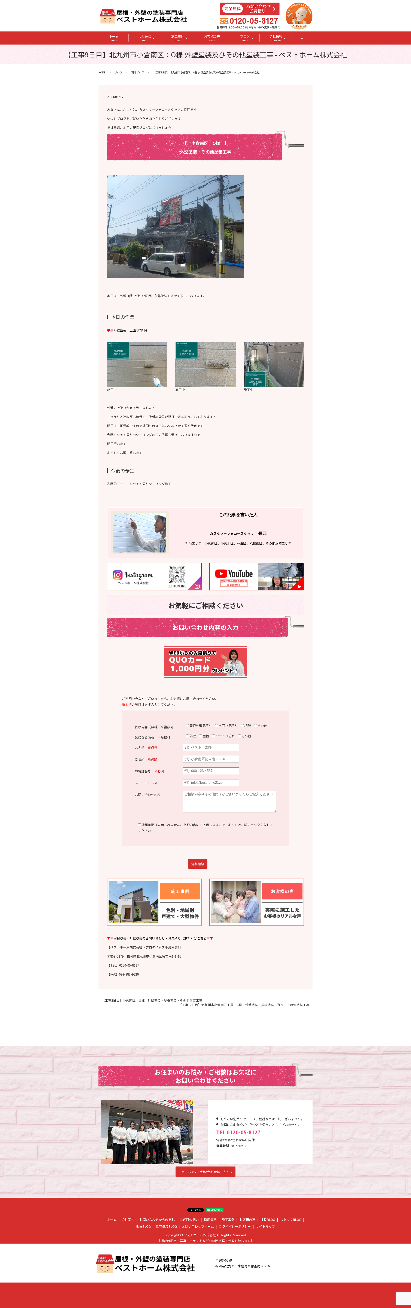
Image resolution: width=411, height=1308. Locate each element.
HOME (102, 72)
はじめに (144, 38)
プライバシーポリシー (235, 1226)
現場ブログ (137, 72)
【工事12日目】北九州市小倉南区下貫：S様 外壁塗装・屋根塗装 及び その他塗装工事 (244, 1005)
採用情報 (210, 1219)
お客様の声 (212, 38)
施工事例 (177, 38)
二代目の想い (189, 1219)
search (307, 39)
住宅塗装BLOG (166, 1226)
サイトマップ (265, 1226)
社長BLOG (267, 1219)
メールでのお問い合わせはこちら (206, 1171)
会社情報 (276, 38)
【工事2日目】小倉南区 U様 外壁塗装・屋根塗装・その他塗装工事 (152, 1000)
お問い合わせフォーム (198, 1226)
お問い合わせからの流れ (157, 1219)
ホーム (114, 38)
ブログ (245, 38)
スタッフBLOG (290, 1219)
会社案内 (128, 1219)
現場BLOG (143, 1226)
